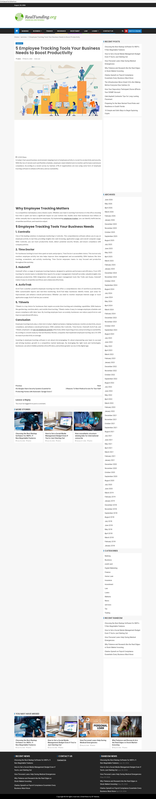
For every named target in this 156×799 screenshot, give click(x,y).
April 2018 (108, 533)
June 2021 (109, 440)
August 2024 (109, 289)
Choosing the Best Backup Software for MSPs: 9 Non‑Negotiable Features (26, 436)
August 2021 (109, 432)
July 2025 (108, 244)
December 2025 (111, 224)
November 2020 (111, 468)
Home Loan (109, 576)
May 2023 (108, 346)
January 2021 (110, 460)
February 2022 (110, 407)
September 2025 (111, 236)
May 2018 (108, 529)
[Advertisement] (58, 137)
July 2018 (108, 521)
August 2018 (109, 517)
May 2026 (108, 204)
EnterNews (85, 796)
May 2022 (108, 395)
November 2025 (111, 228)
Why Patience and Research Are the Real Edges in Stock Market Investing (125, 742)
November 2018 (111, 509)
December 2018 (111, 505)
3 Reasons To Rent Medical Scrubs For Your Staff (83, 387)
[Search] (122, 31)
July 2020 (108, 485)
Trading (107, 613)
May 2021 (108, 444)
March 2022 (109, 403)
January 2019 (110, 501)
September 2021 (111, 428)
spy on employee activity (43, 330)
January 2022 (110, 411)
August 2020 (109, 481)
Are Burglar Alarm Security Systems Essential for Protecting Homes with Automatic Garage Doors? (34, 388)
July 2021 (108, 436)
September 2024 (111, 285)
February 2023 (110, 358)
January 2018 (110, 546)
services (19, 43)
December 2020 (111, 464)
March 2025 (109, 261)
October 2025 (110, 232)
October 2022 (110, 375)
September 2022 (111, 379)
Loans (94, 31)
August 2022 (109, 383)
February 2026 (110, 216)
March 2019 (109, 493)
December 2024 (111, 273)
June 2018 (109, 525)
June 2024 (109, 297)
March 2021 (109, 452)
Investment (75, 31)
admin (19, 59)
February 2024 (110, 314)
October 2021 (110, 424)
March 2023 (109, 354)
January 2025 (110, 269)
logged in (28, 403)
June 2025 (109, 249)
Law (85, 31)
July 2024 (108, 293)
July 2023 (108, 338)
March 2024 (109, 310)
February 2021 (110, 456)
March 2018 (109, 537)
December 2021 (111, 415)
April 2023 (108, 350)
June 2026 (109, 200)
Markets (108, 597)
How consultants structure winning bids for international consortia (86, 436)
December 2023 (111, 318)
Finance (49, 31)
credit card (109, 564)
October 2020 (110, 472)
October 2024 (110, 281)
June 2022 (109, 391)
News (107, 601)
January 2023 (110, 362)
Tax (106, 609)
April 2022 (108, 399)
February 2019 (110, 497)
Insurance (61, 31)
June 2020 (109, 489)
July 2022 (108, 387)
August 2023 (109, 334)
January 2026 (110, 220)
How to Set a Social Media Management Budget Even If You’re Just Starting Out (56, 436)
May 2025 (108, 253)
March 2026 (109, 212)
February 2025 (110, 265)
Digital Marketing (111, 568)
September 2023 (111, 330)
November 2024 (111, 277)
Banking (25, 31)
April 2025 (108, 257)
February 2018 (110, 542)
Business (36, 31)
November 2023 (111, 322)
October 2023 (110, 326)
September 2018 (111, 513)
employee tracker (71, 218)
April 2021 (108, 448)
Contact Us (108, 31)
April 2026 (108, 208)
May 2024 (108, 301)
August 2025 (109, 240)
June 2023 (109, 342)
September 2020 (111, 476)
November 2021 (111, 419)
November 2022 (111, 371)
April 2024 (108, 306)
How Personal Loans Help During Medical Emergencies (35, 774)
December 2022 (111, 366)
